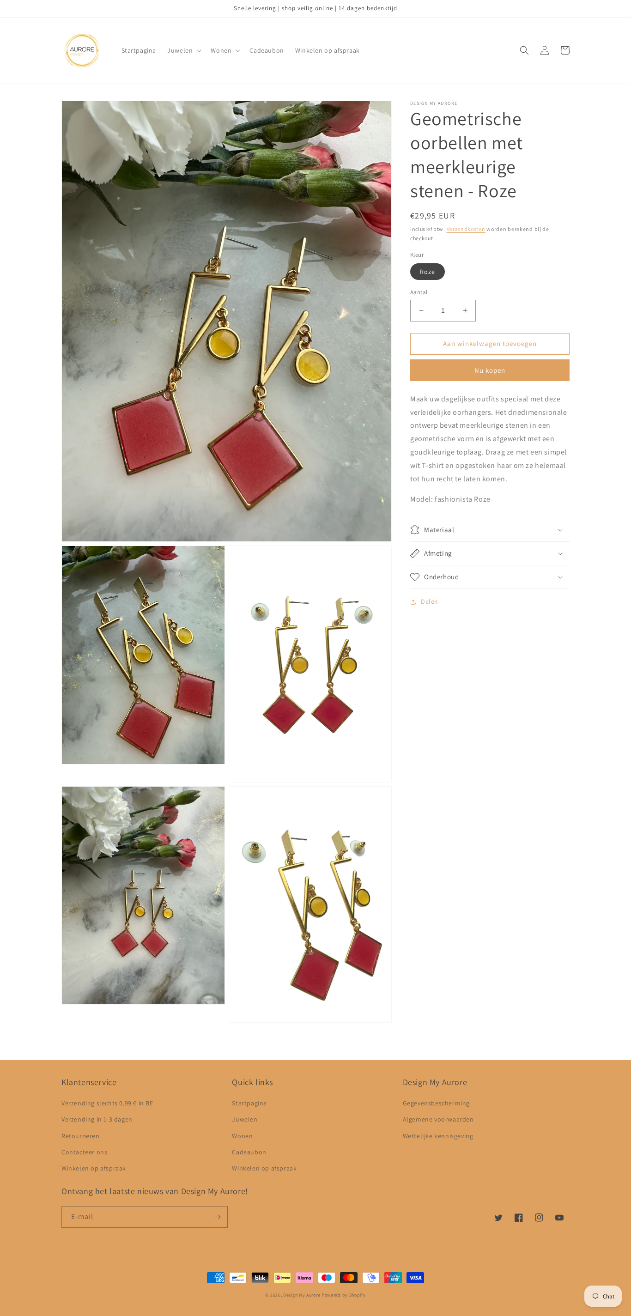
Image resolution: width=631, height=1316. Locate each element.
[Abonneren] (217, 1217)
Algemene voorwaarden (438, 1119)
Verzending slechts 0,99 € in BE (107, 1103)
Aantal (418, 292)
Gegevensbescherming (436, 1103)
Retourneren (80, 1136)
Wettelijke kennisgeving (438, 1136)
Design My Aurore (301, 1295)
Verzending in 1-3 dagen (97, 1119)
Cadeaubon (249, 1152)
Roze (427, 271)
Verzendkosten (466, 228)
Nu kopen (489, 370)
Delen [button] (429, 601)
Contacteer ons (84, 1152)
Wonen (242, 1136)
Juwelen (244, 1119)
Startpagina (249, 1103)
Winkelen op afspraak (93, 1168)
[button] (183, 50)
